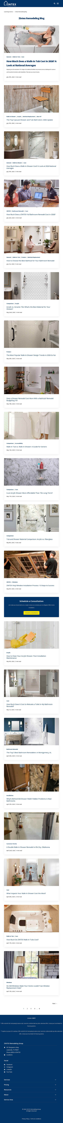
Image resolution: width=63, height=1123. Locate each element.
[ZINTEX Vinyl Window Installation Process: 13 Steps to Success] (31, 572)
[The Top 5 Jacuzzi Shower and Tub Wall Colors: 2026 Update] (31, 106)
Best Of (39, 116)
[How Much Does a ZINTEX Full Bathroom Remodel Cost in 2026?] (31, 201)
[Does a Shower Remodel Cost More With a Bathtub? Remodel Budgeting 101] (31, 387)
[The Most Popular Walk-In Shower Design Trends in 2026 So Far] (31, 341)
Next (54, 1003)
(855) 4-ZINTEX (15, 1052)
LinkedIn (9, 1069)
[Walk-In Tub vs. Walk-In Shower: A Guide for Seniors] (31, 433)
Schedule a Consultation (31, 613)
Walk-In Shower (11, 116)
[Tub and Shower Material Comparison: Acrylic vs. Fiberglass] (31, 525)
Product (23, 257)
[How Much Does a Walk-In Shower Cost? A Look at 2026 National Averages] (31, 153)
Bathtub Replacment (29, 116)
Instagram (9, 1067)
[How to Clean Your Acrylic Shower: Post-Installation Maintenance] (31, 643)
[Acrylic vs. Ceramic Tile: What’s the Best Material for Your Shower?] (31, 294)
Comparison (10, 303)
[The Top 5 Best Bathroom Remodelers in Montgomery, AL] (31, 739)
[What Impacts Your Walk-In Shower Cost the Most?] (31, 879)
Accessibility (19, 443)
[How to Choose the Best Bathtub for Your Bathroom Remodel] (31, 247)
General (8, 57)
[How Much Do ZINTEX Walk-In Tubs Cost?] (31, 926)
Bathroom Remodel (18, 211)
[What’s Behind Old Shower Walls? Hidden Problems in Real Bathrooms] (31, 786)
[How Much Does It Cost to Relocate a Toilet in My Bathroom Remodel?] (31, 692)
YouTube (9, 1072)
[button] (54, 3)
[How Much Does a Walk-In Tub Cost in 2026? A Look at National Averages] (31, 53)
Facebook (9, 1064)
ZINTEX (8, 211)
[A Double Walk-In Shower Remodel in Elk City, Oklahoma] (31, 833)
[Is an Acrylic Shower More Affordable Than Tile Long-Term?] (31, 479)
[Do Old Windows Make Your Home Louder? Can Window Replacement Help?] (31, 973)
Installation (9, 795)
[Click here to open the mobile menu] (58, 4)
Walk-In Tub (16, 57)
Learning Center (8, 11)
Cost (22, 57)
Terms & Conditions (35, 1119)
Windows (15, 582)
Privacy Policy (25, 1119)
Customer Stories (11, 844)
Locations (9, 1055)
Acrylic (19, 116)
